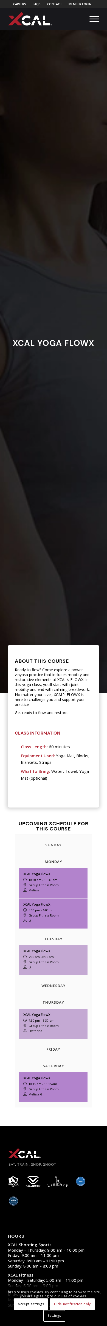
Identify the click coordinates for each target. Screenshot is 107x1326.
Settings (54, 1315)
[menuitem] (19, 4)
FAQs (37, 4)
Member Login (80, 4)
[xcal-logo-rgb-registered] (30, 19)
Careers (19, 4)
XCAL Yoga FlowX (36, 874)
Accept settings (31, 1304)
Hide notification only (72, 1304)
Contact (54, 4)
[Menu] (91, 19)
